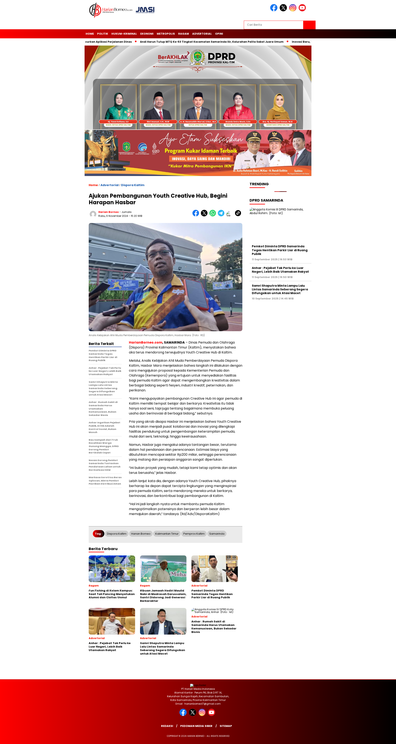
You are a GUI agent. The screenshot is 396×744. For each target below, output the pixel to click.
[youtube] (303, 10)
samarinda (216, 534)
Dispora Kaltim (132, 185)
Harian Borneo (141, 534)
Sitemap (226, 726)
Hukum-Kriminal (124, 34)
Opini (219, 34)
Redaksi (167, 726)
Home (90, 34)
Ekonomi (146, 34)
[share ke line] (230, 215)
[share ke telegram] (222, 215)
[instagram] (293, 10)
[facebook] (274, 10)
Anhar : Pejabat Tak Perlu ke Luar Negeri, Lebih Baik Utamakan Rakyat (280, 270)
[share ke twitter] (205, 215)
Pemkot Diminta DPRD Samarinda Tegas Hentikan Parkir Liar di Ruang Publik (280, 250)
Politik (102, 34)
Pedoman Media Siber (196, 726)
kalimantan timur (167, 534)
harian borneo (108, 212)
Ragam (183, 34)
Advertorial (202, 34)
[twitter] (284, 10)
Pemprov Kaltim (194, 534)
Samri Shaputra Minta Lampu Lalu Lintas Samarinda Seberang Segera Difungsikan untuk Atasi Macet (280, 289)
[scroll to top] (381, 738)
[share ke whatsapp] (213, 215)
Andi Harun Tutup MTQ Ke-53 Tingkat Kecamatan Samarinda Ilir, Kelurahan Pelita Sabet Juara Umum (186, 41)
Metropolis (166, 34)
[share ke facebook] (196, 215)
